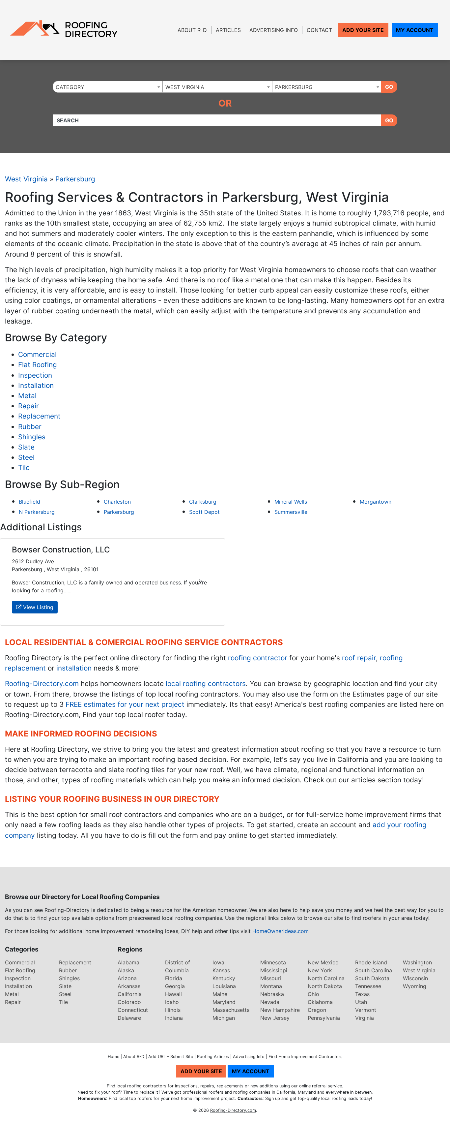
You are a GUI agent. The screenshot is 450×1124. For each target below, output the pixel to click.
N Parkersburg (37, 512)
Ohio (313, 994)
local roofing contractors (206, 683)
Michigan (223, 1018)
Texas (362, 994)
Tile (24, 467)
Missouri (270, 978)
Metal (27, 395)
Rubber (30, 426)
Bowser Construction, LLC (61, 549)
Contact (319, 30)
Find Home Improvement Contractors (305, 1056)
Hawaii (173, 994)
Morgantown (375, 501)
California (130, 994)
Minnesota (273, 962)
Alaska (126, 970)
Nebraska (272, 994)
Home (113, 1056)
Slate (26, 447)
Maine (219, 994)
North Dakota (325, 986)
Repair (28, 406)
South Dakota (372, 978)
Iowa (218, 962)
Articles (228, 30)
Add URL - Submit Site (170, 1056)
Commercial (37, 354)
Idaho (172, 1002)
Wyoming (414, 986)
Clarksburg (202, 501)
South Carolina (373, 970)
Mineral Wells (290, 501)
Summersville (290, 512)
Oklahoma (320, 1002)
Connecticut (133, 1010)
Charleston (117, 501)
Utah (361, 1002)
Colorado (129, 1002)
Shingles (31, 437)
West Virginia (26, 179)
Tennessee (368, 986)
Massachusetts (230, 1010)
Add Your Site (363, 30)
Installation (36, 385)
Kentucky (223, 978)
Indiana (174, 1018)
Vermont (365, 1010)
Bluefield (29, 501)
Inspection (35, 375)
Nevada (269, 1002)
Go (389, 86)
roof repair (359, 658)
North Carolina (326, 978)
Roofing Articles (213, 1056)
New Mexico (323, 962)
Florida (173, 978)
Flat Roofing (37, 364)
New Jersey (275, 1018)
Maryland (224, 1002)
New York (320, 970)
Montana (271, 986)
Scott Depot (204, 512)
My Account (415, 30)
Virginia (364, 1018)
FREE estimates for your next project (125, 704)
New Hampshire (280, 1010)
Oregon (317, 1010)
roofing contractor (257, 658)
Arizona (127, 978)
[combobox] (107, 87)
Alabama (128, 962)
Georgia (175, 986)
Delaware (129, 1018)
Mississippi (273, 970)
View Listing (37, 607)
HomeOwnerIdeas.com (280, 931)
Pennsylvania (324, 1018)
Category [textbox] (70, 87)
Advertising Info (273, 30)
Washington (417, 962)
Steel (26, 457)
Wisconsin (415, 978)
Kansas (221, 970)
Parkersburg (75, 179)
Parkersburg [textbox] (294, 87)
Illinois (173, 1010)
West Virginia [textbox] (184, 87)
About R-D (192, 30)
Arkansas (129, 986)
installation (74, 668)
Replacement (39, 416)
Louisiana (224, 986)
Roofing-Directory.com (42, 683)
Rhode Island (371, 962)
